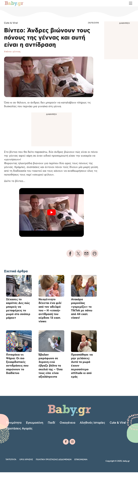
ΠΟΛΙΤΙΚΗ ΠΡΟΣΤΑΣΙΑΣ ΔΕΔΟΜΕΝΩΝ (53, 460)
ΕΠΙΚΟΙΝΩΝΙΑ (80, 460)
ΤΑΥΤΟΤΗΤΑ (11, 460)
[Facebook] (66, 442)
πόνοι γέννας (13, 52)
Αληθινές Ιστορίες (92, 422)
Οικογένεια (67, 422)
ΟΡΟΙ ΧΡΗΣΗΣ (26, 460)
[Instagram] (72, 442)
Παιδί (51, 422)
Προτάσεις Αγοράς (19, 428)
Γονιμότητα (14, 422)
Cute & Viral (11, 22)
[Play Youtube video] (51, 212)
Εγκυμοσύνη (34, 422)
